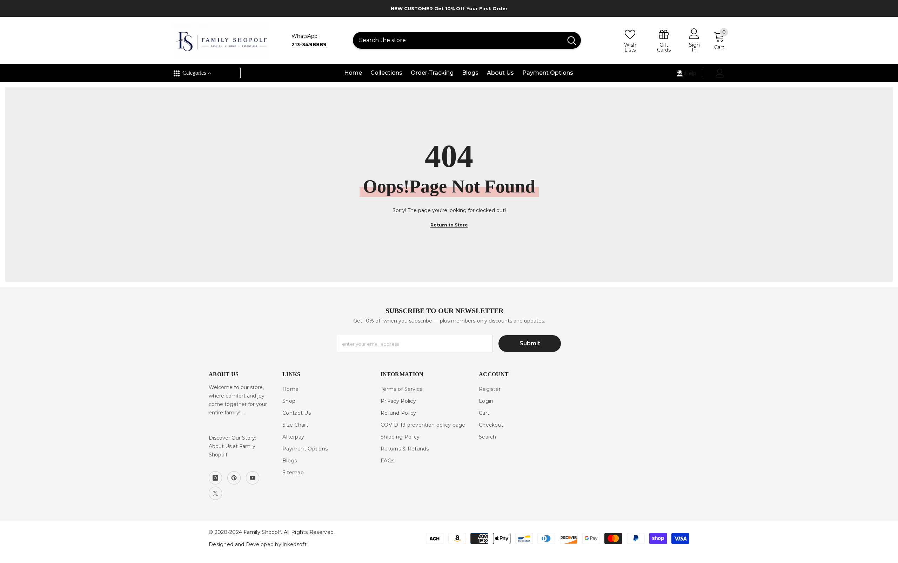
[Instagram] (215, 477)
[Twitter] (215, 493)
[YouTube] (252, 477)
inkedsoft (295, 544)
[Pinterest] (234, 477)
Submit (530, 343)
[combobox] (458, 40)
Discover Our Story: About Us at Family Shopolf (232, 446)
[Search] (467, 40)
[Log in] (720, 73)
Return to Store (449, 225)
